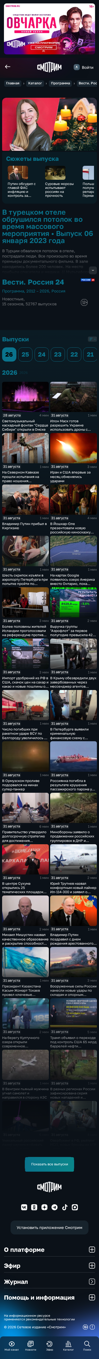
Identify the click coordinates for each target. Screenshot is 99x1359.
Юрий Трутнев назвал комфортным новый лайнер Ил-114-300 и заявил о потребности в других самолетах (73, 892)
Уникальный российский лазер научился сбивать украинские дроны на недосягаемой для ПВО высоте (23, 1149)
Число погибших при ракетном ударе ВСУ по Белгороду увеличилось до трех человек (25, 735)
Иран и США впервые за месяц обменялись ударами (70, 476)
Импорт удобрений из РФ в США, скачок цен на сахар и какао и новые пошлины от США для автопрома (25, 684)
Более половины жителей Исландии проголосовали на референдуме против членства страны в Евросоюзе (24, 635)
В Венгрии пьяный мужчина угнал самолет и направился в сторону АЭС (25, 1093)
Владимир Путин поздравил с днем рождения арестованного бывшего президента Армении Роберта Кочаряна (71, 945)
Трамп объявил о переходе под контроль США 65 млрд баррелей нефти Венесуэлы (73, 1044)
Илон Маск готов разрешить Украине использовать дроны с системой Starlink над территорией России (69, 429)
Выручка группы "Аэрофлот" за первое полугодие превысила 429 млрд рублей (72, 632)
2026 (23, 372)
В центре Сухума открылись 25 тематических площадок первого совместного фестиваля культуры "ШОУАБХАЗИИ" (22, 894)
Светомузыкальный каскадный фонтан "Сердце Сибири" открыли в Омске (25, 425)
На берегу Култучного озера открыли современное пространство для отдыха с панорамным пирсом (24, 1046)
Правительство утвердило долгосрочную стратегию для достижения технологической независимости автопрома (24, 840)
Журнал (16, 1281)
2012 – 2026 (37, 291)
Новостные (12, 298)
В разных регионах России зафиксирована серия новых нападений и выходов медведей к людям (73, 1095)
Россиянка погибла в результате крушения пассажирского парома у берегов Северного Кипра (72, 787)
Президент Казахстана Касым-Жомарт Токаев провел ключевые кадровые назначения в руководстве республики (23, 994)
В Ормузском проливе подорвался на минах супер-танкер (21, 785)
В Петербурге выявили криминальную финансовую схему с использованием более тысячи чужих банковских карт (71, 740)
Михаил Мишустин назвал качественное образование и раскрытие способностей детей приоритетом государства (25, 943)
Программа (60, 83)
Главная (12, 83)
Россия (58, 291)
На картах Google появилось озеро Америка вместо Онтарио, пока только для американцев (72, 581)
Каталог (35, 83)
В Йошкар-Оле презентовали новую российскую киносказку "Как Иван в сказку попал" (72, 530)
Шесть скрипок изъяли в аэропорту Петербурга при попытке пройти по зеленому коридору (25, 581)
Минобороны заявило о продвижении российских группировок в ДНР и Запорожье (72, 838)
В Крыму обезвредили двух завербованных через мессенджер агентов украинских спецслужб (73, 684)
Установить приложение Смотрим (49, 1227)
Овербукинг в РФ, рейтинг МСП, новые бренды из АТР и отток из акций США (73, 1144)
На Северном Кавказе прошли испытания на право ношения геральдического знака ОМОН (22, 480)
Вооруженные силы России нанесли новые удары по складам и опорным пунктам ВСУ (73, 992)
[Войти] (77, 67)
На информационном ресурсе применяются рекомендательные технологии (39, 1317)
